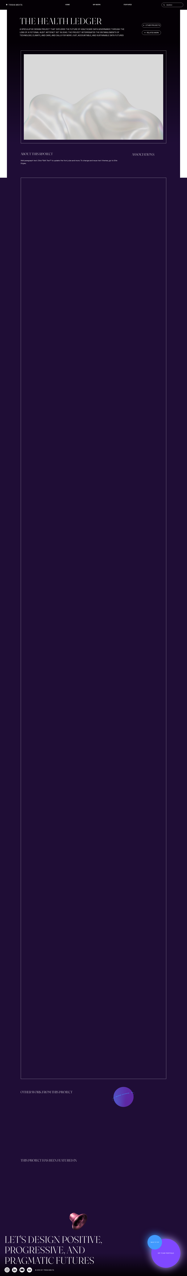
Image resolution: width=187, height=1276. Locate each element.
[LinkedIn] (14, 1269)
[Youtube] (22, 1269)
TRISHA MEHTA (15, 5)
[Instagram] (7, 1269)
